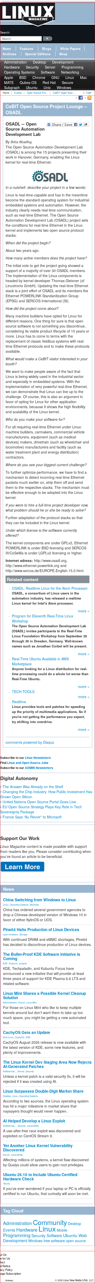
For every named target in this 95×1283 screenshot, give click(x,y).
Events (9, 1230)
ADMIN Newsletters (39, 767)
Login (88, 92)
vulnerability (33, 1125)
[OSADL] (47, 176)
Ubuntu (31, 87)
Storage (23, 934)
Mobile (62, 1230)
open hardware (10, 934)
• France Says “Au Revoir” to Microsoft (31, 816)
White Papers (70, 48)
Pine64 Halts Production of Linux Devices (41, 929)
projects (23, 963)
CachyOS (19, 1037)
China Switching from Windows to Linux (39, 900)
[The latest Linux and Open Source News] (89, 97)
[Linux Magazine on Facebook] (80, 97)
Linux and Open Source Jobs (27, 762)
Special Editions (37, 54)
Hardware (26, 1229)
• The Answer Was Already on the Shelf (31, 786)
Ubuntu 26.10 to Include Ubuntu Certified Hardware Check (40, 1177)
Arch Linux (8, 1037)
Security (30, 1071)
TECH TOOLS (23, 691)
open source (76, 1240)
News (7, 48)
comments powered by (30, 742)
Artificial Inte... (9, 1071)
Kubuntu (13, 963)
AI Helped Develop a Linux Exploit (34, 1121)
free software (54, 1240)
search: (5, 32)
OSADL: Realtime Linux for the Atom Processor (50, 588)
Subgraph (12, 87)
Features (26, 48)
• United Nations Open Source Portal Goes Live (38, 801)
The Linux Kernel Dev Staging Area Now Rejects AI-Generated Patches (47, 1064)
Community (50, 1222)
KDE (5, 963)
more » (83, 610)
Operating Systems (19, 72)
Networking (70, 72)
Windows (64, 87)
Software (48, 72)
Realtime (19, 701)
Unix (47, 87)
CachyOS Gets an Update (26, 1032)
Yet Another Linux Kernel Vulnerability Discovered (38, 1148)
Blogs (46, 48)
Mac (83, 77)
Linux (5, 904)
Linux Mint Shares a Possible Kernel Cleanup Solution (44, 995)
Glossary (9, 1280)
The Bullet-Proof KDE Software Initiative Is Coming (41, 956)
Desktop (7, 1095)
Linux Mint (31, 1002)
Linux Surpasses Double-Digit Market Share (43, 1091)
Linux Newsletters (38, 757)
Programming (16, 1235)
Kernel (21, 1002)
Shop (63, 54)
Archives (9, 54)
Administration (10, 1002)
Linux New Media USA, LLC (78, 1280)
